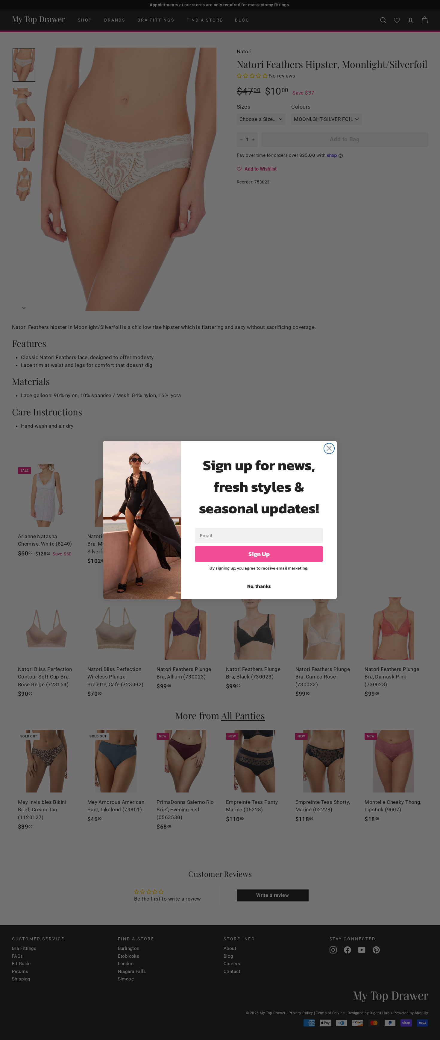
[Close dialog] (329, 448)
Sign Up (259, 553)
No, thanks (259, 586)
